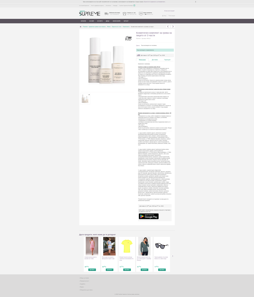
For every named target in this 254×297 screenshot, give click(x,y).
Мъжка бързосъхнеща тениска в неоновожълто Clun (126, 258)
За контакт (108, 5)
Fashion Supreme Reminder (126, 5)
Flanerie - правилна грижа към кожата (94, 26)
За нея (91, 21)
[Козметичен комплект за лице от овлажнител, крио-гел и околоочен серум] (168, 27)
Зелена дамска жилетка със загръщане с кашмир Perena (144, 258)
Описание (142, 60)
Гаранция (167, 59)
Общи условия (84, 278)
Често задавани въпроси (97, 5)
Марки (82, 287)
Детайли (92, 269)
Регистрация (172, 15)
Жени (108, 26)
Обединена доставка (86, 290)
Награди (115, 5)
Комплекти (126, 26)
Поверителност (84, 281)
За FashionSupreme (84, 5)
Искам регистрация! (169, 10)
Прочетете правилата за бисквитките (154, 1)
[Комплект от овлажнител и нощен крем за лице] (173, 27)
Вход (165, 15)
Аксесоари (116, 21)
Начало (83, 21)
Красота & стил (116, 26)
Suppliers (82, 284)
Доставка (155, 59)
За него (99, 21)
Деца (107, 21)
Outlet (126, 21)
